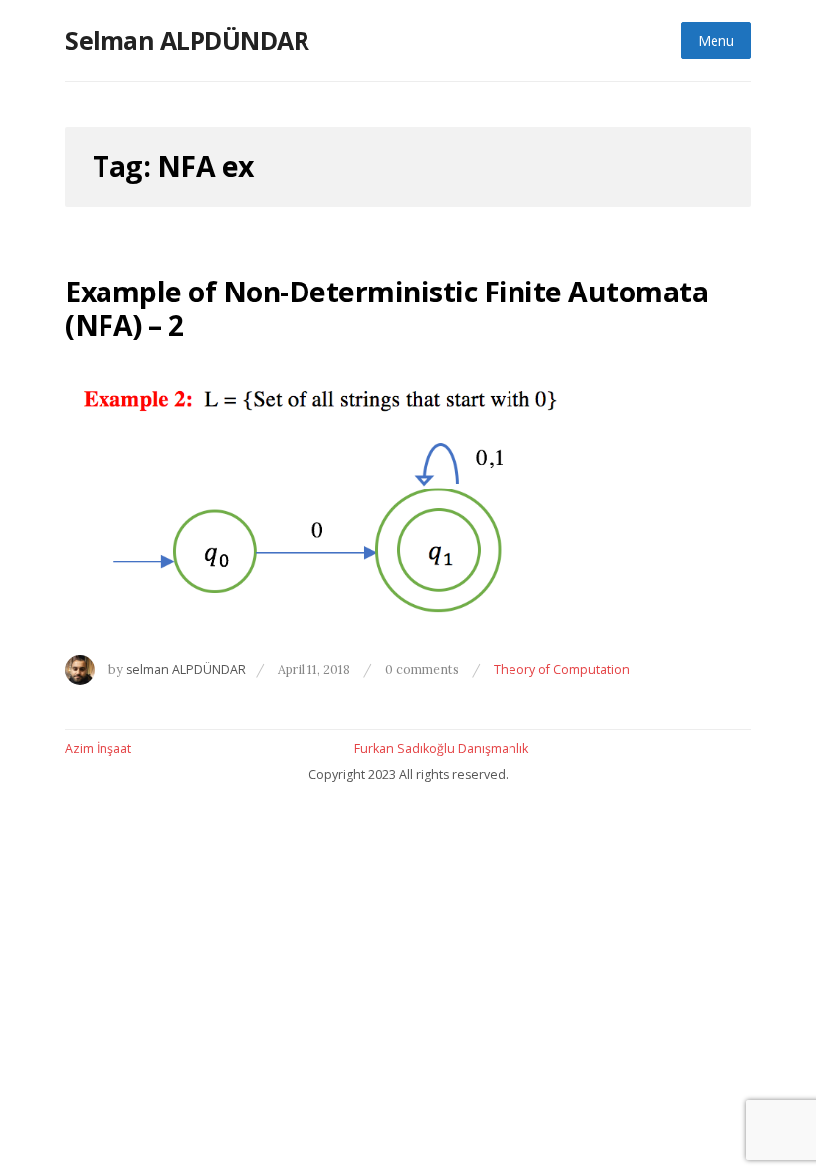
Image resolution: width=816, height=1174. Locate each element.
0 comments (423, 669)
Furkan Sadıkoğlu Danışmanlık (441, 748)
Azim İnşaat (98, 748)
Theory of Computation (562, 669)
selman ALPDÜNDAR (186, 669)
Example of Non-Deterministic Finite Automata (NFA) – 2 (386, 308)
